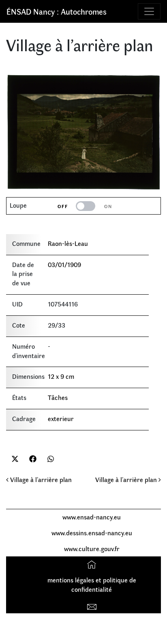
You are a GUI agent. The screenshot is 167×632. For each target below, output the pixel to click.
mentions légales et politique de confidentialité (91, 584)
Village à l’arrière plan (40, 479)
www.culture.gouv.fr (92, 548)
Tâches (58, 397)
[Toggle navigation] (149, 11)
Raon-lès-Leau (68, 243)
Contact (92, 605)
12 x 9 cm (61, 376)
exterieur (61, 418)
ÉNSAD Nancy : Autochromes (56, 11)
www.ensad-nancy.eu (91, 517)
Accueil (92, 564)
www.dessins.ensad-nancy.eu (91, 532)
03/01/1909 (64, 264)
